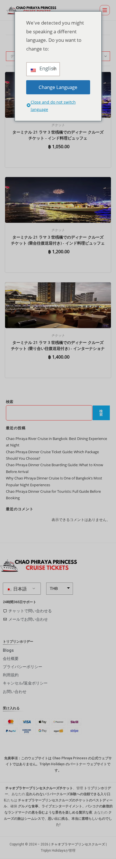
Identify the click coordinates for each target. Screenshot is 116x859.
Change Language (58, 87)
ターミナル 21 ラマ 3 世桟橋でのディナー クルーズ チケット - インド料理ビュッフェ (58, 135)
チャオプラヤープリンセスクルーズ (78, 844)
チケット (58, 125)
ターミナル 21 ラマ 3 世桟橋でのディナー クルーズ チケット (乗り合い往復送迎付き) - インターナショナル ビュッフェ (58, 348)
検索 (9, 401)
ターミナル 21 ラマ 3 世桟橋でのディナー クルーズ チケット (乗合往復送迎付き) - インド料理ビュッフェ (58, 240)
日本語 (19, 589)
